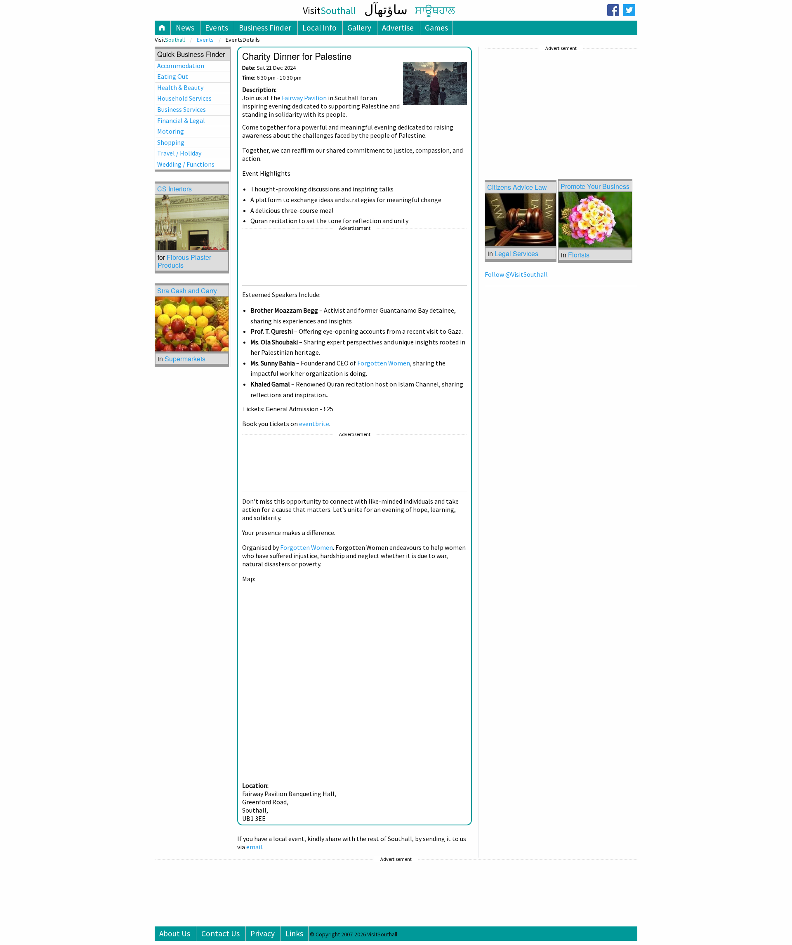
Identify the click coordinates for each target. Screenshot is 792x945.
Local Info (319, 28)
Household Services (184, 98)
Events (216, 28)
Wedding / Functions (185, 164)
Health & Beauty (180, 87)
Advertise (398, 28)
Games (436, 28)
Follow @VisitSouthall (516, 274)
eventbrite (314, 423)
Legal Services (516, 253)
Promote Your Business (595, 186)
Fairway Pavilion (304, 98)
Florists (578, 254)
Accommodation (180, 65)
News (185, 28)
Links (294, 933)
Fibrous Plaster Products (184, 261)
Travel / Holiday (179, 153)
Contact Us (220, 933)
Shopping (170, 142)
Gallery (359, 28)
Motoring (170, 131)
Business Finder (265, 28)
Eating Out (172, 76)
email (254, 847)
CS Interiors (174, 188)
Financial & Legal (181, 120)
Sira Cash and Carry (187, 290)
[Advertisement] (354, 258)
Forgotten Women (383, 363)
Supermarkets (185, 358)
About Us (174, 933)
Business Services (181, 109)
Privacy (262, 933)
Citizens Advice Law (517, 187)
